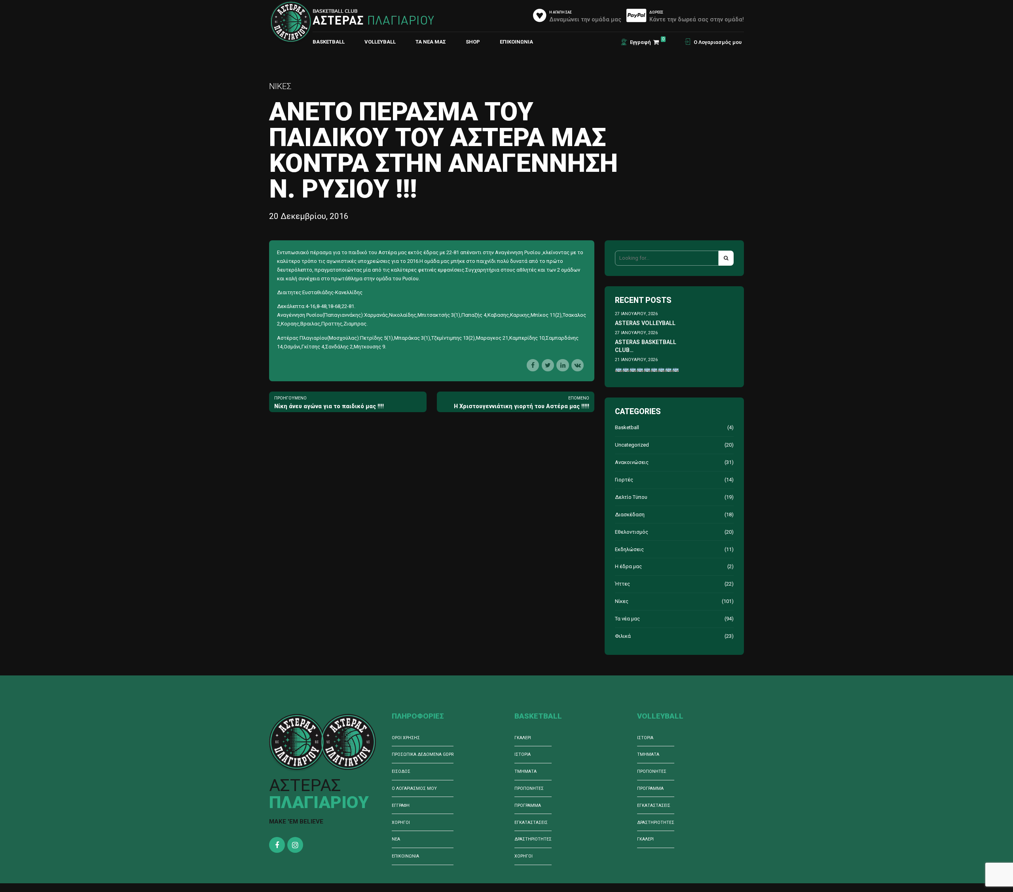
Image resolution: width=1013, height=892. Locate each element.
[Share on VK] (577, 365)
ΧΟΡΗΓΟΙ (401, 822)
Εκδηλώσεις (629, 549)
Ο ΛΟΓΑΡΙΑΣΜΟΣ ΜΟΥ (414, 788)
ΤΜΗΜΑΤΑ (525, 771)
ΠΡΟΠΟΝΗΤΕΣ (529, 788)
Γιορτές (624, 480)
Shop (473, 42)
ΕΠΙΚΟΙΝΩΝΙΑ (516, 42)
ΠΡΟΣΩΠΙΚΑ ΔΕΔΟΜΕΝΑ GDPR (422, 754)
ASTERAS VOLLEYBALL (645, 323)
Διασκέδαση (630, 514)
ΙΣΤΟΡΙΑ (522, 754)
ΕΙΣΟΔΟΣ (401, 771)
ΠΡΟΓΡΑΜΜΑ (527, 805)
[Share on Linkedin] (562, 365)
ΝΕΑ (396, 839)
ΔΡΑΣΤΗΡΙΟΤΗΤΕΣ (533, 839)
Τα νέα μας (430, 42)
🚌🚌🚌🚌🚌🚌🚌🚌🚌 (647, 369)
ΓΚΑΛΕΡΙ (522, 737)
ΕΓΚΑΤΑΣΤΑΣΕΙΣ (531, 822)
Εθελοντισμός (631, 532)
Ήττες (622, 584)
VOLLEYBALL (380, 42)
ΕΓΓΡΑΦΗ (401, 805)
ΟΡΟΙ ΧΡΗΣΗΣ (406, 737)
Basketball (627, 427)
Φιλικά (623, 636)
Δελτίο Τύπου (631, 497)
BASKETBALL (329, 42)
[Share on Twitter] (548, 365)
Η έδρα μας (628, 566)
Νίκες (280, 86)
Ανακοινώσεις (632, 462)
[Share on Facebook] (533, 365)
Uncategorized (632, 445)
